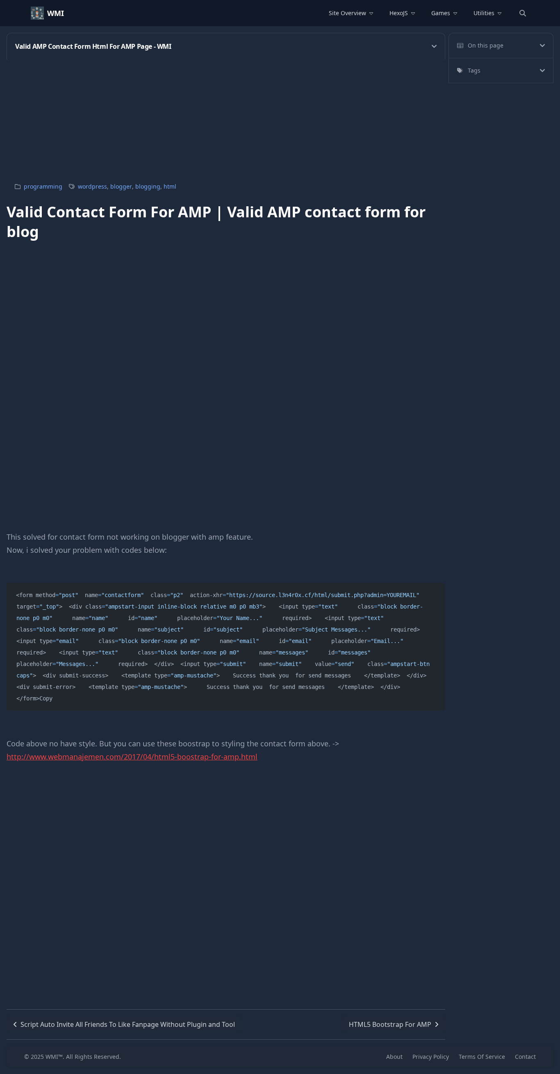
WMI (55, 13)
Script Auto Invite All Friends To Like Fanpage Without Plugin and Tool (127, 1024)
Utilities (483, 13)
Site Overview (347, 13)
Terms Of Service (482, 1056)
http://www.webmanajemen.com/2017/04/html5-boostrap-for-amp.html (132, 757)
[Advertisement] (253, 116)
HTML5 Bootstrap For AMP (390, 1024)
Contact (525, 1056)
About (394, 1056)
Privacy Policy (430, 1056)
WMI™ (54, 1056)
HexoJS (398, 13)
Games (440, 13)
